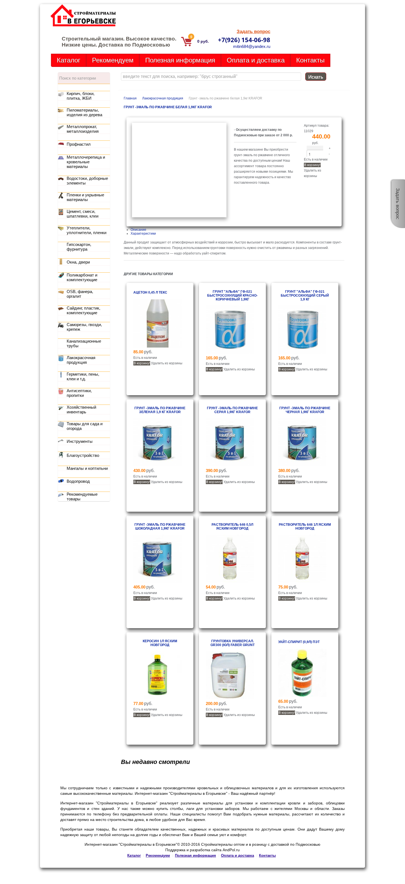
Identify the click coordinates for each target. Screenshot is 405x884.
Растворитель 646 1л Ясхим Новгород (305, 526)
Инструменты (80, 441)
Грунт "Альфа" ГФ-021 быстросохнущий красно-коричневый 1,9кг (232, 295)
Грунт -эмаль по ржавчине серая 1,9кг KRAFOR (232, 410)
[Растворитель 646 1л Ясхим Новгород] (302, 582)
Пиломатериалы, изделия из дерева (84, 112)
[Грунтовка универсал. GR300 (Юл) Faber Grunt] (230, 698)
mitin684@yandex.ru (251, 46)
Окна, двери (78, 262)
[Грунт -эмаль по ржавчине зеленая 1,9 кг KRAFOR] (157, 465)
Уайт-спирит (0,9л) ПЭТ (299, 642)
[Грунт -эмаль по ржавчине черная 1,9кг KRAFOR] (302, 465)
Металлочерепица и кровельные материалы (86, 162)
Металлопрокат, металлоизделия (83, 129)
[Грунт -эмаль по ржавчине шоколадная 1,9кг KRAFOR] (157, 582)
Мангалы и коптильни (87, 468)
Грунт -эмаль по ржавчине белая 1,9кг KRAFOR (168, 107)
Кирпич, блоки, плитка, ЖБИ (80, 96)
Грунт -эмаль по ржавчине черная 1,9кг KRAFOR (304, 410)
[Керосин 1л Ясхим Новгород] (157, 698)
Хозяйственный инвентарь (81, 409)
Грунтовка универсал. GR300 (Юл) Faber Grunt (232, 643)
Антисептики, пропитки (79, 393)
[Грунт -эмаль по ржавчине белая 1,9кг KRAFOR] (179, 216)
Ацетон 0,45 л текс (150, 292)
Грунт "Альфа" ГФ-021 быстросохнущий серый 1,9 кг (305, 295)
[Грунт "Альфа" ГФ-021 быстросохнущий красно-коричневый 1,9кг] (230, 352)
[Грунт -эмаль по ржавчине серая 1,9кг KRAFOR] (230, 465)
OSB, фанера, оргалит (80, 294)
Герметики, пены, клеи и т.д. (83, 376)
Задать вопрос (253, 31)
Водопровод (78, 481)
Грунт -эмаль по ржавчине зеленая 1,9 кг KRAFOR (159, 410)
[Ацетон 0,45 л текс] (157, 346)
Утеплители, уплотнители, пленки (86, 230)
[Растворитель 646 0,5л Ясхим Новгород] (230, 582)
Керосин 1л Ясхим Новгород (160, 643)
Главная (130, 98)
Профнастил (79, 144)
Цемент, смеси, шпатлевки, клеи (82, 213)
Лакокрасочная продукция (162, 98)
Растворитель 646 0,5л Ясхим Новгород (232, 526)
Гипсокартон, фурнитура (79, 246)
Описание (138, 230)
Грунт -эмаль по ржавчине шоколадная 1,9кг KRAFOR (159, 526)
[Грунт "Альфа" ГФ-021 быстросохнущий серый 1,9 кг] (302, 352)
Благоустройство (83, 455)
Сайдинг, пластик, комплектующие (83, 310)
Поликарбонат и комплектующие (82, 277)
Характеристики (143, 233)
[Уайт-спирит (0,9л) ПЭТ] (302, 696)
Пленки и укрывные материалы (85, 197)
